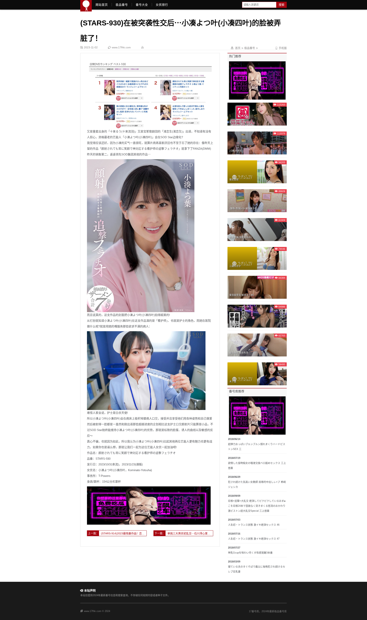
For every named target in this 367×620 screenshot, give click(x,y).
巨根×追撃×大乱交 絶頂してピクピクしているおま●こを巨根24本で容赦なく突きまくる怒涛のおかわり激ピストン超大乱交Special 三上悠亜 (257, 505)
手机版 (281, 48)
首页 (237, 48)
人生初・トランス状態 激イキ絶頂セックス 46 (253, 524)
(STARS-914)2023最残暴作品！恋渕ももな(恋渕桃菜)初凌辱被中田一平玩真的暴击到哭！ (124, 533)
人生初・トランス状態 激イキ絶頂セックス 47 (253, 538)
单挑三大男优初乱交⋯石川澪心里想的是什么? (190, 533)
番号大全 (142, 4)
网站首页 (102, 4)
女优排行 (162, 4)
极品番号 (122, 4)
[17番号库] (86, 5)
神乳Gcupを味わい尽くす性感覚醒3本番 (250, 552)
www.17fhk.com (121, 47)
